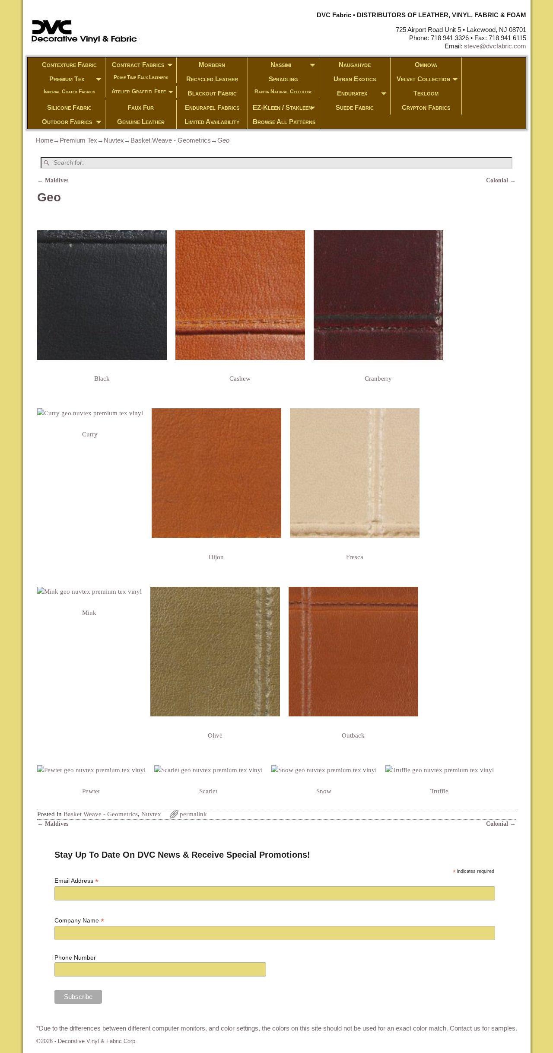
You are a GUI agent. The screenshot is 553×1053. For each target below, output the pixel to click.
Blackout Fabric (212, 93)
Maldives (52, 180)
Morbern (212, 64)
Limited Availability (211, 121)
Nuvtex (114, 140)
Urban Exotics (355, 79)
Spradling (283, 79)
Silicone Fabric (69, 107)
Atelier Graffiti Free (138, 91)
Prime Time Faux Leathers (141, 77)
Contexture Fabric (69, 64)
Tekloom (426, 93)
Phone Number (75, 957)
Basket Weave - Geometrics (170, 140)
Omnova (426, 64)
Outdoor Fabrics (67, 121)
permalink (193, 814)
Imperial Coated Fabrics (69, 92)
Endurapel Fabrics (212, 107)
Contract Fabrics (138, 64)
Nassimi (280, 64)
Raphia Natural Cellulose (283, 92)
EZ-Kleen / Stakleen (282, 107)
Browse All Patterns (284, 121)
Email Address (76, 881)
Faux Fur (140, 107)
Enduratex (352, 93)
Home (44, 140)
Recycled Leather (212, 79)
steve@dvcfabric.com (495, 46)
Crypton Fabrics (426, 107)
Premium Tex (66, 79)
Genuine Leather (141, 121)
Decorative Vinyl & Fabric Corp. (97, 1041)
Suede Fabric (355, 107)
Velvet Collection (423, 79)
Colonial (501, 180)
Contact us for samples (482, 1028)
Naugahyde (355, 64)
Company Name (79, 920)
